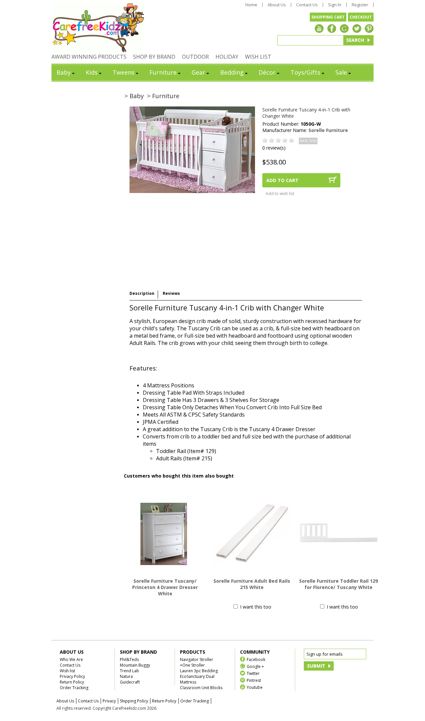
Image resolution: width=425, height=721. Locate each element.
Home (251, 5)
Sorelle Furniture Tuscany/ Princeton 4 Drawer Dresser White (165, 587)
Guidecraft (130, 682)
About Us (277, 5)
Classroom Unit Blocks (201, 687)
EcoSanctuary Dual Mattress (197, 679)
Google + (255, 666)
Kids (92, 72)
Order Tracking (74, 687)
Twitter (253, 673)
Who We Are (71, 659)
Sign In (334, 5)
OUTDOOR (195, 56)
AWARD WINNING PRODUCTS (89, 56)
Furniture (163, 72)
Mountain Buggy (135, 665)
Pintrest (254, 680)
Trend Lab (129, 671)
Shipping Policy (134, 701)
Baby (63, 72)
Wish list (67, 671)
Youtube (255, 687)
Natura (126, 676)
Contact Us (307, 5)
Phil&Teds (129, 659)
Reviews (171, 293)
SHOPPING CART (328, 17)
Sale (341, 72)
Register (360, 5)
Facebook (256, 659)
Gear (198, 72)
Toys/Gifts (305, 72)
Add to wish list (280, 193)
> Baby (134, 96)
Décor (267, 72)
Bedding (232, 72)
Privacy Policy (72, 676)
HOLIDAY (226, 56)
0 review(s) (274, 148)
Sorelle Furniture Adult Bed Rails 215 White (251, 584)
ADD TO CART (282, 180)
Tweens (123, 72)
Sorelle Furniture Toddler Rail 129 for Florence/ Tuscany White (338, 584)
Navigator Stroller (196, 659)
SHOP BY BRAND (154, 56)
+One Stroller (192, 665)
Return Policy (72, 682)
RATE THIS (308, 141)
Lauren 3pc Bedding (199, 671)
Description (141, 293)
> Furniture (163, 96)
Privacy (109, 701)
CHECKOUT (361, 17)
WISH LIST (258, 56)
